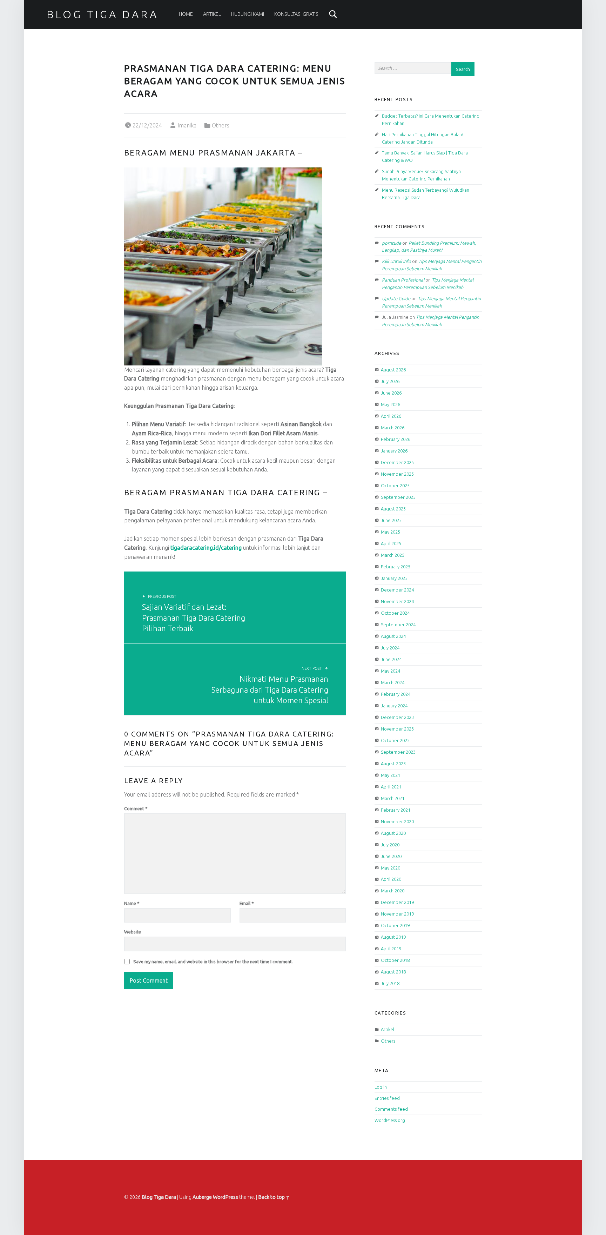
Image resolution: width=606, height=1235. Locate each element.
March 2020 (392, 890)
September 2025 (398, 497)
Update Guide (396, 298)
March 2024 (392, 682)
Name (132, 903)
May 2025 (390, 531)
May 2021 (390, 775)
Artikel (212, 14)
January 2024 (394, 705)
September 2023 (398, 751)
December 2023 (397, 717)
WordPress (225, 1197)
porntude (391, 242)
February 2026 (395, 439)
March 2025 (392, 555)
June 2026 (391, 392)
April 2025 (391, 543)
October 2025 (395, 485)
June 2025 (391, 520)
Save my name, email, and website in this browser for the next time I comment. (213, 961)
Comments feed (391, 1109)
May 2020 (390, 867)
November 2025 (397, 473)
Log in (381, 1086)
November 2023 (397, 728)
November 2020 (397, 821)
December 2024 (397, 589)
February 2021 (395, 809)
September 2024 (398, 624)
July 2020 (390, 844)
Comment (136, 808)
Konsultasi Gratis (296, 14)
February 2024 (395, 694)
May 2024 (390, 670)
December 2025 (397, 462)
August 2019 (393, 936)
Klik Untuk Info (396, 261)
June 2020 (391, 856)
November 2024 (397, 601)
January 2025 (394, 578)
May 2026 (390, 404)
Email (247, 903)
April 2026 (391, 416)
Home (186, 14)
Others (220, 125)
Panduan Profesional (403, 279)
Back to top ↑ (274, 1197)
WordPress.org (390, 1120)
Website (132, 931)
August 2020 (393, 833)
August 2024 (393, 636)
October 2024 (395, 612)
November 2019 (397, 913)
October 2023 (395, 740)
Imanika (186, 125)
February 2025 (395, 566)
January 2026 (394, 450)
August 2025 (393, 508)
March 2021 (392, 798)
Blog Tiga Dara (103, 14)
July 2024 (390, 647)
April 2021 (391, 786)
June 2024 (391, 659)
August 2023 (393, 763)
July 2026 (390, 381)
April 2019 (391, 948)
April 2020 (391, 879)
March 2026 (392, 427)
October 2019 (395, 925)
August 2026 (393, 369)
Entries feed (387, 1098)
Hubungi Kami (247, 14)
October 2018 (395, 960)
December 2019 (397, 902)
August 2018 (393, 971)
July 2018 (390, 983)
